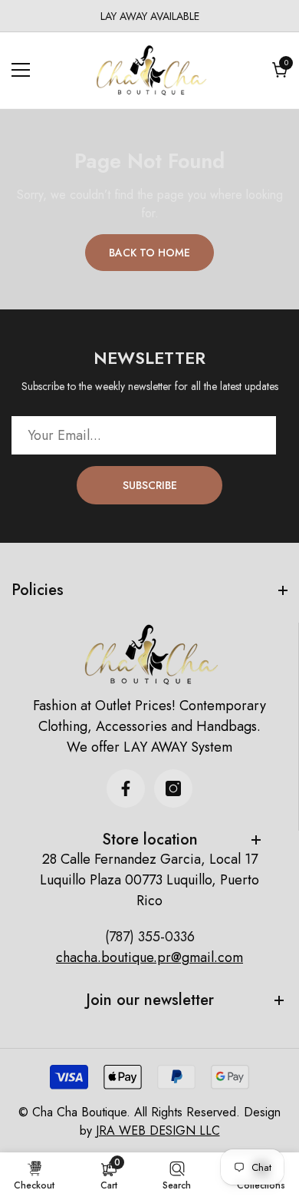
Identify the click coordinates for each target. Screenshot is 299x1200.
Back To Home (149, 252)
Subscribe (150, 485)
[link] (109, 1175)
